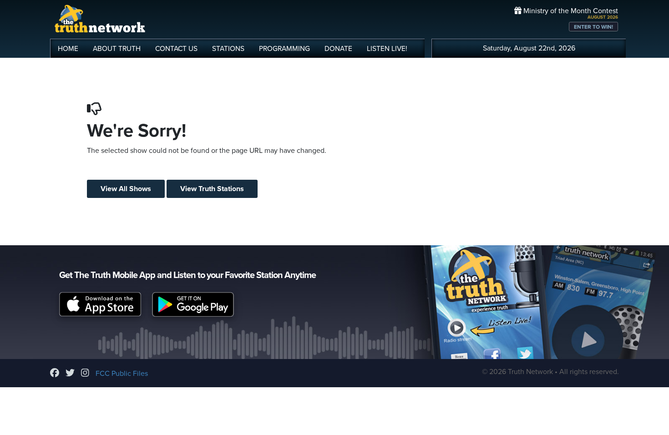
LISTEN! (387, 49)
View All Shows (126, 188)
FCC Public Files (122, 373)
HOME (68, 49)
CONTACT (176, 49)
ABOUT (117, 49)
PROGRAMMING (284, 49)
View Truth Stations (212, 188)
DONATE (338, 49)
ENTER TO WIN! (593, 27)
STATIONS (228, 49)
